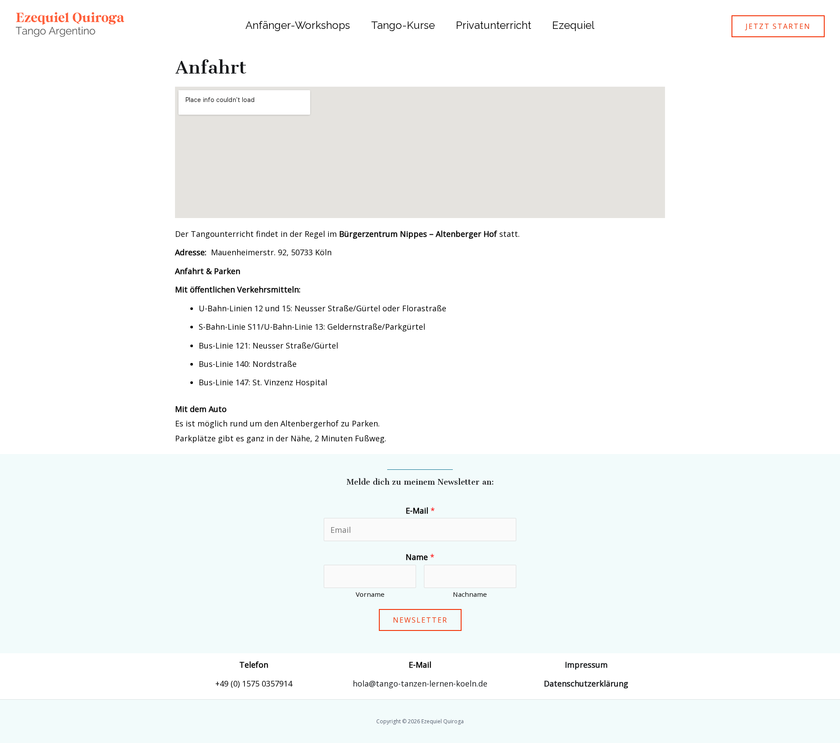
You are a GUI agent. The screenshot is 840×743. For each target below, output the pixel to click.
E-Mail (420, 510)
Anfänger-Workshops (297, 25)
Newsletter (420, 620)
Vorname (370, 594)
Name (420, 557)
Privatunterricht (493, 25)
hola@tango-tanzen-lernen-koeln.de (420, 683)
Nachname (470, 594)
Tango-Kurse (403, 25)
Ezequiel (573, 25)
